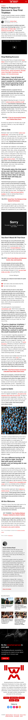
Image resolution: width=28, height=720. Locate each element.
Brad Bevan (15, 72)
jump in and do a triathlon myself (15, 102)
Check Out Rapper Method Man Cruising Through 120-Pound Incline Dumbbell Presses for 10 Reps (20, 622)
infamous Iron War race (7, 30)
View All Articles (7, 589)
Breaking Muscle (9, 714)
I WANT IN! (5, 658)
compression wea (6, 308)
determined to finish (9, 159)
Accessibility (16, 716)
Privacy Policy (23, 714)
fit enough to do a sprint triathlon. (10, 527)
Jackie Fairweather (15, 70)
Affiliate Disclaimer (9, 716)
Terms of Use (16, 714)
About (21, 716)
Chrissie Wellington (15, 247)
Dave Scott (4, 28)
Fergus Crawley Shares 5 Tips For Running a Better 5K (7, 606)
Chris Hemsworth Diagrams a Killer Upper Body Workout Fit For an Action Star (21, 607)
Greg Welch (8, 72)
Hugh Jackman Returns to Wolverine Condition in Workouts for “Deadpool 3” (7, 621)
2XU (17, 357)
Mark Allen (13, 28)
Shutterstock (10, 535)
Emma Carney (5, 70)
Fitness (3, 5)
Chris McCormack (14, 74)
